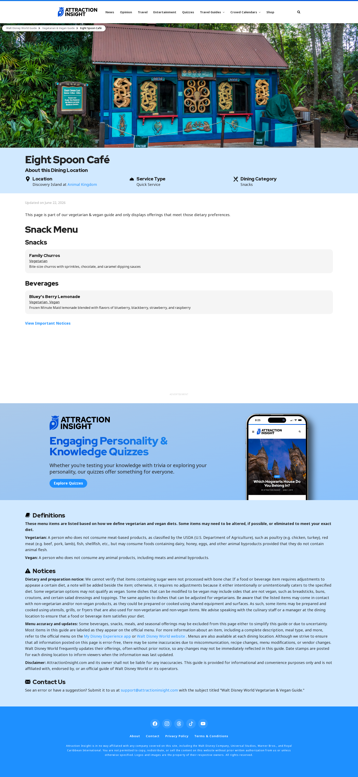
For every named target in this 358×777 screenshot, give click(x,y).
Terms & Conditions (211, 736)
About (135, 736)
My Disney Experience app (107, 636)
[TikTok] (191, 723)
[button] (179, 85)
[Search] (298, 11)
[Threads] (179, 723)
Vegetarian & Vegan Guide (58, 28)
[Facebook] (155, 723)
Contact (153, 736)
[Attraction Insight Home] (77, 12)
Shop (270, 12)
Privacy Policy (177, 736)
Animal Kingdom (82, 184)
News (109, 12)
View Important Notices (48, 323)
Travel (143, 12)
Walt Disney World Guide (21, 28)
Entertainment (164, 12)
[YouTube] (203, 723)
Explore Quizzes (68, 483)
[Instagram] (167, 723)
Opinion (126, 12)
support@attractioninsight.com (149, 690)
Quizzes (188, 12)
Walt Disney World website (161, 636)
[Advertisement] (179, 362)
